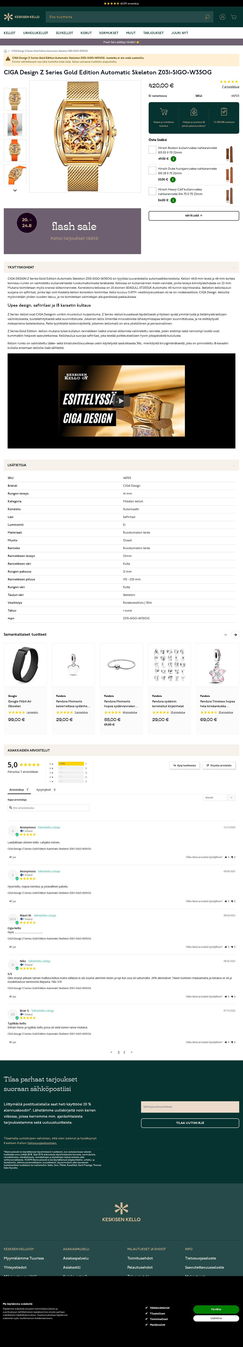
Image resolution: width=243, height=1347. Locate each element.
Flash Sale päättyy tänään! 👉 (121, 42)
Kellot (10, 33)
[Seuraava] (15, 190)
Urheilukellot (35, 33)
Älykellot (64, 33)
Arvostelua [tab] (16, 789)
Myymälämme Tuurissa (24, 1258)
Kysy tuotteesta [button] (186, 765)
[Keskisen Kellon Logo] (22, 17)
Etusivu (5, 50)
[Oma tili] (222, 17)
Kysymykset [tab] (43, 789)
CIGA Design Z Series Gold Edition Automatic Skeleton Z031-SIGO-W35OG (50, 51)
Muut (131, 33)
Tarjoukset (153, 33)
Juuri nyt (179, 33)
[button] (235, 635)
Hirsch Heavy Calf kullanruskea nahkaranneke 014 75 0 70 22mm (180, 192)
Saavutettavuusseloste (204, 1267)
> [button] (132, 1052)
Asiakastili (71, 1267)
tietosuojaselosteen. (42, 1143)
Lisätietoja (17, 465)
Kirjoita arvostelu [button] (221, 765)
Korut (86, 33)
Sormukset (108, 33)
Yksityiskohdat (21, 267)
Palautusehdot (140, 1267)
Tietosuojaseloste (200, 1258)
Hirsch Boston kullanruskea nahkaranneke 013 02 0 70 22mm (187, 150)
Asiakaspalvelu (76, 1258)
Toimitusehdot (140, 1258)
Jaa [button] (14, 857)
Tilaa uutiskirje (190, 1123)
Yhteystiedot (15, 1267)
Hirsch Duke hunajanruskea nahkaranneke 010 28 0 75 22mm (187, 171)
